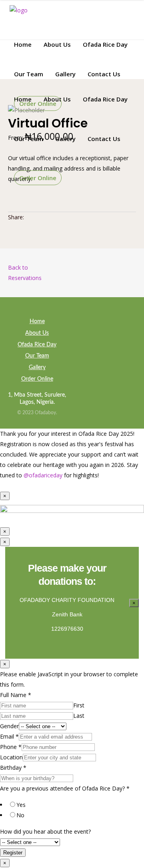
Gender (9, 726)
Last (78, 715)
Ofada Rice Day (37, 345)
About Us (37, 333)
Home (37, 321)
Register (12, 853)
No (20, 815)
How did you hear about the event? (45, 831)
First (78, 705)
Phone (11, 747)
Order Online (37, 379)
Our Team (37, 356)
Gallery (37, 367)
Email (9, 736)
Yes (21, 804)
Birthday (13, 767)
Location (11, 757)
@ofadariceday (43, 475)
